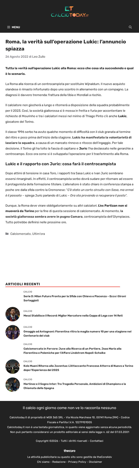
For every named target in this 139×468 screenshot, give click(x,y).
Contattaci (96, 441)
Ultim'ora (38, 234)
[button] (130, 27)
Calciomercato (20, 234)
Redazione (59, 461)
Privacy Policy (77, 461)
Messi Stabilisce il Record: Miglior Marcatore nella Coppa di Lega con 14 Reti (73, 315)
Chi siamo (43, 461)
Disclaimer (95, 461)
